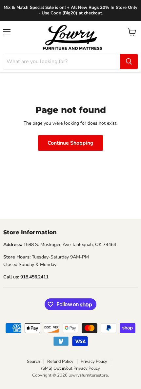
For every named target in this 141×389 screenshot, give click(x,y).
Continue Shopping (70, 143)
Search (33, 361)
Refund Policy (60, 361)
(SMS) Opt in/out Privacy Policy (70, 368)
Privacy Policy (94, 361)
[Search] (129, 61)
